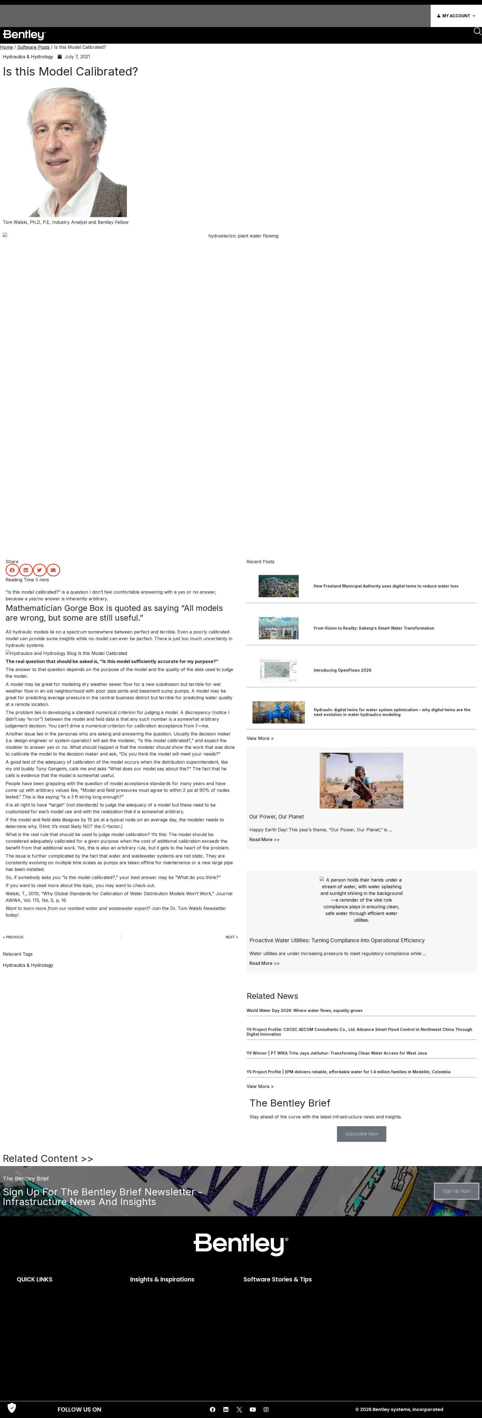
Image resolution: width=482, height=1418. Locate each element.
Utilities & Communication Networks (389, 1353)
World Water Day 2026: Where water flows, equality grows (305, 1010)
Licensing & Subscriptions (44, 1322)
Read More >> (264, 839)
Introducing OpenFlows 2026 (343, 670)
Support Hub (31, 1377)
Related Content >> (48, 1158)
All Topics (250, 1291)
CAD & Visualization (259, 1314)
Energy (136, 1299)
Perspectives (142, 1314)
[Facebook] (212, 1409)
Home (6, 47)
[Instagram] (266, 1409)
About (22, 1291)
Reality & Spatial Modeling (379, 1330)
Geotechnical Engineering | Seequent (277, 1338)
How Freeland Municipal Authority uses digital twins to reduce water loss (386, 586)
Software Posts (33, 47)
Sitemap (25, 1361)
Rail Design (364, 1322)
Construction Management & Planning (278, 1330)
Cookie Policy (31, 1307)
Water (136, 1330)
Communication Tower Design (270, 1322)
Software (26, 1369)
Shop (21, 1353)
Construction (143, 1291)
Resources (28, 1346)
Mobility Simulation (259, 1353)
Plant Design (366, 1307)
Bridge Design (254, 1299)
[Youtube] (252, 1409)
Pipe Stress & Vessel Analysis (381, 1299)
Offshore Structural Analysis (381, 1291)
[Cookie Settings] (12, 1408)
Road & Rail (141, 1322)
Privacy (25, 1338)
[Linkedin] (226, 1409)
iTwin (135, 1307)
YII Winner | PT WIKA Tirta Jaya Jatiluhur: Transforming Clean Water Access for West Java (337, 1053)
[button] (12, 570)
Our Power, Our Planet (276, 817)
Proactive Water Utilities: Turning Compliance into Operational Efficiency (337, 940)
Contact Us (28, 1314)
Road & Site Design (372, 1338)
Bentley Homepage (35, 1299)
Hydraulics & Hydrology (28, 56)
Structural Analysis (372, 1346)
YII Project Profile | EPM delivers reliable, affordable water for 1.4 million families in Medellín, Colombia (348, 1071)
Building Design (255, 1307)
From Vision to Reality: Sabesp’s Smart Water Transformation (374, 628)
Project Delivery (369, 1314)
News (23, 1330)
